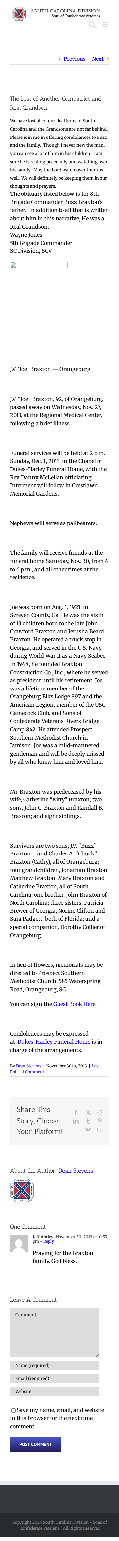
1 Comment (33, 1071)
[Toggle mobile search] (92, 24)
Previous (75, 58)
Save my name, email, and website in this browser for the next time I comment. (57, 1418)
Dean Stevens (28, 1065)
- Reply (46, 1241)
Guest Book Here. (75, 1004)
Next (98, 58)
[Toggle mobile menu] (105, 24)
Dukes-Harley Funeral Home (55, 1041)
